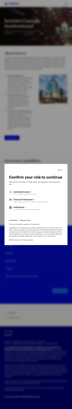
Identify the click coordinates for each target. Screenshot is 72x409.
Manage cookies (25, 220)
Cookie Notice (13, 220)
